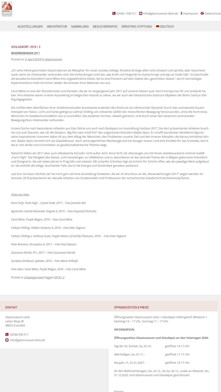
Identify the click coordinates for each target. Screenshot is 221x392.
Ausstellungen (30, 26)
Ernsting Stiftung (137, 26)
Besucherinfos (105, 26)
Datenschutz (213, 13)
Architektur (57, 26)
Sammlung (80, 26)
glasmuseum (53, 59)
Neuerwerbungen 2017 (25, 53)
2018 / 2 (59, 277)
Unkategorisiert (34, 277)
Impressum (190, 13)
